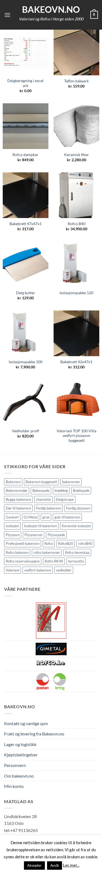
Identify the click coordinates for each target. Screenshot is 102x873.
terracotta (76, 561)
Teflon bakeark (76, 81)
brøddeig (61, 490)
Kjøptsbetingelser (21, 754)
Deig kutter (25, 293)
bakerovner (71, 482)
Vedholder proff (25, 431)
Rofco (48, 543)
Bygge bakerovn (18, 499)
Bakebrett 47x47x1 (26, 224)
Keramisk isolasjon (76, 526)
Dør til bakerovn (18, 508)
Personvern (15, 765)
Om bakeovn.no (19, 775)
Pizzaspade (56, 535)
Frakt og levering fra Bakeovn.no (34, 733)
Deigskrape (65, 499)
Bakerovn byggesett (41, 482)
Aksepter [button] (34, 865)
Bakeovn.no (51, 9)
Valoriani (12, 570)
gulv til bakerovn (67, 517)
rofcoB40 (85, 543)
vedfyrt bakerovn (37, 570)
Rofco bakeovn (17, 552)
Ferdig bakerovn (48, 508)
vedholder (64, 570)
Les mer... (71, 865)
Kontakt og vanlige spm (26, 723)
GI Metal (31, 517)
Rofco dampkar (25, 155)
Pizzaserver (33, 535)
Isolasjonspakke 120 (76, 293)
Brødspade (81, 490)
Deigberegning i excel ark (25, 83)
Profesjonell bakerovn (22, 543)
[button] (7, 14)
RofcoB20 (65, 543)
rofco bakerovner (46, 552)
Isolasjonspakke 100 (25, 362)
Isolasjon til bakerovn (40, 526)
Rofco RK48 (54, 561)
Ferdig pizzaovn (78, 508)
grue (46, 517)
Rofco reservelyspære (23, 561)
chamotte (43, 499)
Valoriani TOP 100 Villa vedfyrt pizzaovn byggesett (76, 436)
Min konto (14, 786)
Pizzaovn (13, 535)
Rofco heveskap (77, 552)
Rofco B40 (76, 224)
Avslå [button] (54, 865)
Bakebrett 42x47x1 (76, 362)
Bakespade (41, 490)
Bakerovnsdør (16, 490)
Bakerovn (13, 482)
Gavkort (12, 517)
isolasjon (12, 526)
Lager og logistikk (20, 744)
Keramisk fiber (76, 155)
